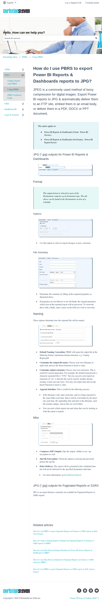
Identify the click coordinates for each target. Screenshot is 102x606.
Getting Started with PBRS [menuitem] (13, 82)
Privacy (80, 598)
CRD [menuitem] (7, 103)
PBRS (24, 56)
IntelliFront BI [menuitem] (10, 109)
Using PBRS (37, 56)
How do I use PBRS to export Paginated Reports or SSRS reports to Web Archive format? (64, 570)
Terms (72, 598)
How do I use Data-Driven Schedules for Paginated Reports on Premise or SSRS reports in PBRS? (63, 561)
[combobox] (48, 38)
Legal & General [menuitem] (12, 114)
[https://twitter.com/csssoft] (85, 590)
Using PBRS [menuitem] (13, 89)
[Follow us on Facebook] (79, 590)
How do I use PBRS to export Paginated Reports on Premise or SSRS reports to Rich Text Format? (65, 532)
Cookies (88, 598)
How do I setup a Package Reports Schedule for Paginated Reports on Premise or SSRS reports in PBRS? (63, 542)
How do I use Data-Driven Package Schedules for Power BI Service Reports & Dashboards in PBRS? (62, 551)
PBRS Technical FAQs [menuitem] (14, 96)
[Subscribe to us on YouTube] (97, 590)
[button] (23, 69)
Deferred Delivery (74, 474)
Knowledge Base (10, 56)
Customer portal (92, 2)
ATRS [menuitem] (7, 69)
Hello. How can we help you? (24, 32)
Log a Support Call (73, 2)
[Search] (96, 38)
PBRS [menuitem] (7, 75)
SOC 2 (96, 598)
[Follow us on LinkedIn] (91, 590)
